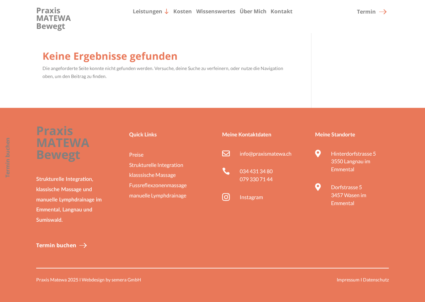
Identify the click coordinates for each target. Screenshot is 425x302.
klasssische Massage (152, 175)
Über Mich (253, 11)
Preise (136, 154)
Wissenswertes (215, 11)
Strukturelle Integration (156, 165)
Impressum (348, 279)
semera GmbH (126, 279)
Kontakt (282, 11)
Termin (366, 11)
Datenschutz (376, 279)
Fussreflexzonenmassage (158, 185)
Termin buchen (56, 245)
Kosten (182, 11)
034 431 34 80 (256, 171)
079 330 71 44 (256, 179)
